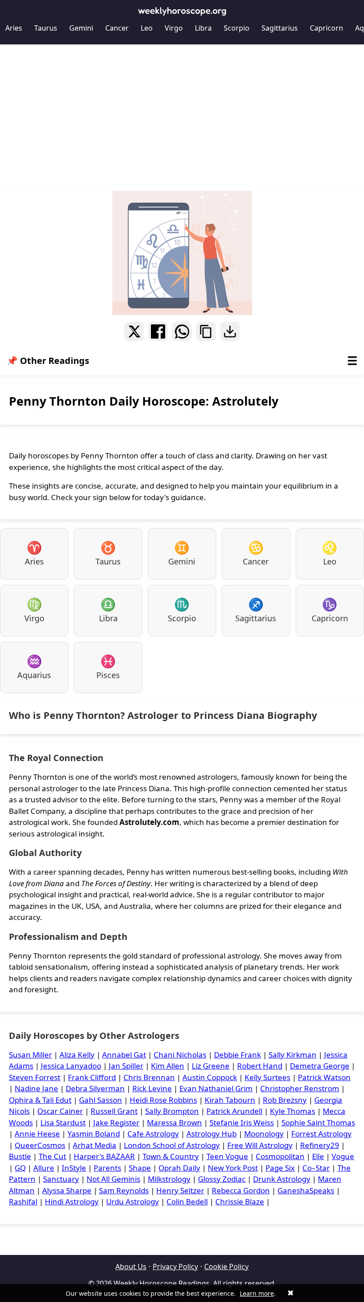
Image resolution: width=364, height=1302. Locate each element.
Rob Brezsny (285, 1100)
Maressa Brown (174, 1122)
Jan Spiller (126, 1066)
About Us (130, 1266)
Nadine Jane (36, 1088)
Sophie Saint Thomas (318, 1122)
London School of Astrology (172, 1145)
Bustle (20, 1156)
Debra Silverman (95, 1088)
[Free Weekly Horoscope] (182, 11)
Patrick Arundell (234, 1111)
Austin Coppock (209, 1077)
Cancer (117, 28)
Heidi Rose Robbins (163, 1100)
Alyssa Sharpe (66, 1190)
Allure (43, 1168)
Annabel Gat (124, 1054)
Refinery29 (319, 1145)
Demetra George (319, 1066)
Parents (107, 1168)
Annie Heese (37, 1133)
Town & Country (170, 1156)
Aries (13, 28)
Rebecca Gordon (241, 1190)
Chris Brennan (149, 1077)
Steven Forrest (34, 1077)
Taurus (45, 28)
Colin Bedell (187, 1201)
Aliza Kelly (77, 1054)
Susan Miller (30, 1054)
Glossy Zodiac (221, 1179)
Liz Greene (210, 1066)
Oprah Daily (179, 1168)
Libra (203, 28)
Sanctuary (61, 1179)
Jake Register (116, 1122)
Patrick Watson (324, 1077)
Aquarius (34, 666)
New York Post (233, 1168)
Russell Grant (114, 1111)
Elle (318, 1156)
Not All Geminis (113, 1179)
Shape (140, 1168)
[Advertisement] (182, 117)
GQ (20, 1168)
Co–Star (316, 1168)
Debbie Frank (237, 1054)
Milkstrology (169, 1179)
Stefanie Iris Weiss (242, 1122)
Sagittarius (279, 28)
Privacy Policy (175, 1266)
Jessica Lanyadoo (71, 1066)
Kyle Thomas (292, 1111)
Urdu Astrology (132, 1201)
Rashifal (23, 1201)
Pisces (108, 666)
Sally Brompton (172, 1111)
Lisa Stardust (63, 1122)
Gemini (81, 28)
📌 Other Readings (182, 360)
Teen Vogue (227, 1156)
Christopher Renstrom (299, 1088)
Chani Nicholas (180, 1054)
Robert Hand (259, 1066)
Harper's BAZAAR (104, 1156)
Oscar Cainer (60, 1111)
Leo (147, 28)
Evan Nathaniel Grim (216, 1088)
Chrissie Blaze (239, 1201)
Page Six (280, 1168)
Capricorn (326, 28)
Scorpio (236, 28)
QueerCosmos (40, 1145)
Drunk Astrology (281, 1179)
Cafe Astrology (153, 1133)
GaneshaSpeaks (305, 1190)
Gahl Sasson (100, 1100)
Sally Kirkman (293, 1054)
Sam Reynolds (124, 1190)
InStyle (74, 1168)
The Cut (52, 1156)
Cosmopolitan (280, 1156)
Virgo (174, 28)
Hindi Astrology (72, 1201)
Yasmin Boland (93, 1133)
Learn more (257, 1293)
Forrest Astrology (321, 1133)
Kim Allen (167, 1066)
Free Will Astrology (260, 1145)
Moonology (264, 1133)
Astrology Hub (211, 1133)
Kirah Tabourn (230, 1100)
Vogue (343, 1156)
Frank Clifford (92, 1077)
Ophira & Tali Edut (40, 1100)
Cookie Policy (226, 1266)
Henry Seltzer (180, 1190)
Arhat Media (94, 1145)
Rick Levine (152, 1088)
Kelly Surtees (267, 1077)
